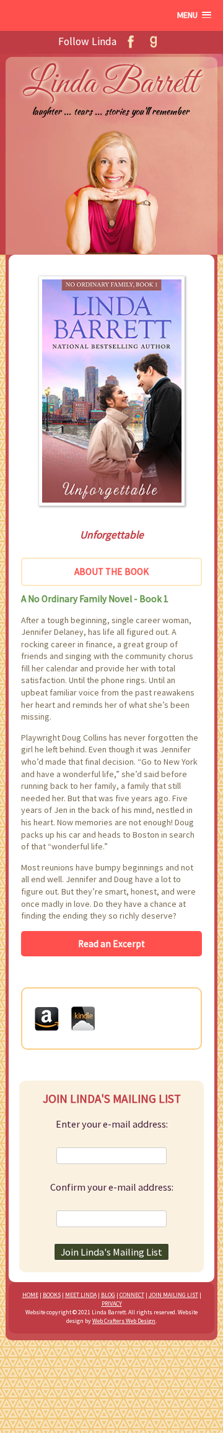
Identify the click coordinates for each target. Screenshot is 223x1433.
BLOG (108, 1295)
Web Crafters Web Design (123, 1321)
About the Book (111, 571)
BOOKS (52, 1295)
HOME (30, 1295)
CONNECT (132, 1295)
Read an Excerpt (111, 944)
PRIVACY (112, 1303)
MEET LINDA (81, 1295)
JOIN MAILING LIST (173, 1295)
